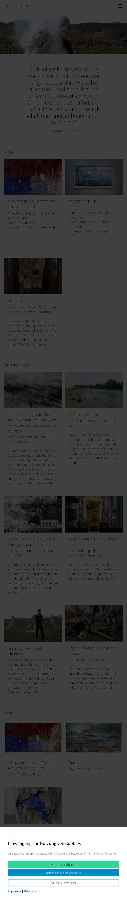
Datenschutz (31, 891)
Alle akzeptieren (63, 864)
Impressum (14, 891)
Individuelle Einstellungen (63, 882)
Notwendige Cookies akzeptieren (63, 872)
